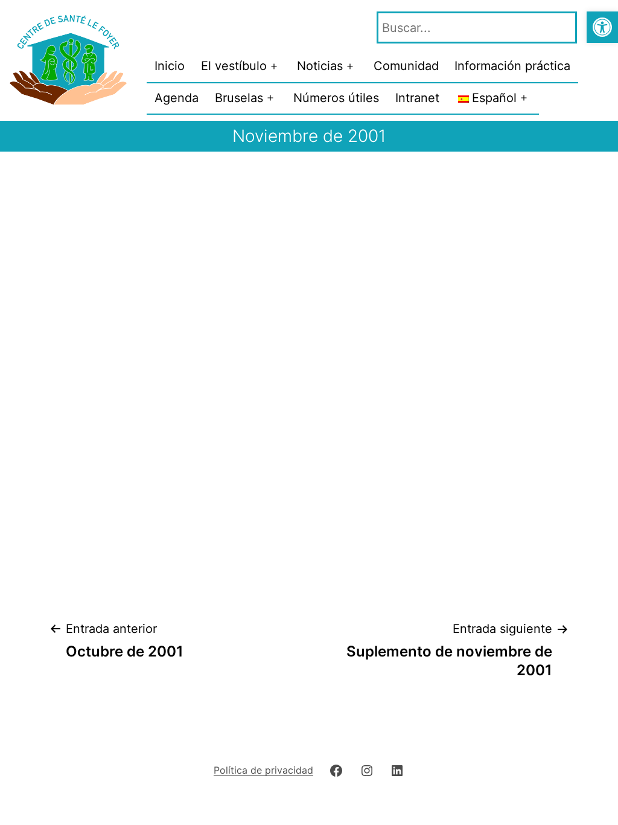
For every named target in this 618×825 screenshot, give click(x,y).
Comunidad (406, 66)
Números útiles (336, 98)
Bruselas (239, 98)
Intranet (417, 98)
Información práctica (512, 66)
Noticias (320, 66)
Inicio (169, 66)
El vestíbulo (234, 66)
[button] (602, 27)
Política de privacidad (263, 770)
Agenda (176, 98)
